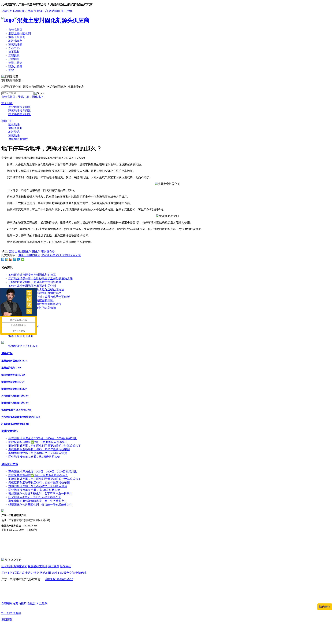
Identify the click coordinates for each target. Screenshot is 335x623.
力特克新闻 (15, 128)
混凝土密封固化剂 (19, 33)
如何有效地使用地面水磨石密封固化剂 (32, 285)
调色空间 (69, 572)
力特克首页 (15, 29)
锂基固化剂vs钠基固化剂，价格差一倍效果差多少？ (40, 504)
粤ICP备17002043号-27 (59, 579)
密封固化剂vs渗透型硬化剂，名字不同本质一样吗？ (40, 493)
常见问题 (7, 103)
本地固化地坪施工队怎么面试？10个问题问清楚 (37, 453)
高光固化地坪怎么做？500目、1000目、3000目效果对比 (42, 438)
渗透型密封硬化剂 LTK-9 (14, 388)
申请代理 (81, 572)
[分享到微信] (22, 259)
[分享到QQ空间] (6, 259)
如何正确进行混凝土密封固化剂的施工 (32, 274)
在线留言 (30, 10)
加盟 (11, 70)
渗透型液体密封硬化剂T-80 (15, 402)
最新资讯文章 (9, 464)
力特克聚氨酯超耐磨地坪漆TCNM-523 (20, 417)
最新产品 (7, 353)
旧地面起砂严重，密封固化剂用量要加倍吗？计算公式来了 (44, 445)
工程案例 (14, 55)
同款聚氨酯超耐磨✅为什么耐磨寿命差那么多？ (38, 442)
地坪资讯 (14, 131)
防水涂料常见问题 (19, 114)
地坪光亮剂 (15, 40)
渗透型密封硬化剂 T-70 (13, 381)
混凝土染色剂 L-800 (20, 336)
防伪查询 (18, 10)
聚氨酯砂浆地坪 (18, 139)
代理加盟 (14, 59)
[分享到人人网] (18, 259)
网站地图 (54, 10)
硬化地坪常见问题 (19, 106)
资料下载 (57, 572)
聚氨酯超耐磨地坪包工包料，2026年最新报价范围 (39, 449)
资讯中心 (23, 96)
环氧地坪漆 (15, 44)
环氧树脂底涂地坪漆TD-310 (15, 424)
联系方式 (18, 572)
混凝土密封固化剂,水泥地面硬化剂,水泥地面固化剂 (49, 255)
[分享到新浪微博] (10, 259)
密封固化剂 (48, 251)
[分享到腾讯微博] (14, 259)
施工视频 (66, 10)
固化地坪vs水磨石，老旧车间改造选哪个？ (34, 497)
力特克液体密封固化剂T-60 (15, 395)
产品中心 (14, 48)
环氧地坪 (14, 135)
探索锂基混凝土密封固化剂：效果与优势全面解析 (39, 296)
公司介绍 (7, 10)
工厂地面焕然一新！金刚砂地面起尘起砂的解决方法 (40, 278)
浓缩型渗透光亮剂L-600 (23, 346)
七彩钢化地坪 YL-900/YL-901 (16, 409)
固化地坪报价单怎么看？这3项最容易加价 (34, 456)
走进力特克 (15, 62)
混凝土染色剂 (16, 37)
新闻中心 (42, 10)
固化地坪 (37, 96)
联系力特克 (15, 66)
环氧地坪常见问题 (19, 110)
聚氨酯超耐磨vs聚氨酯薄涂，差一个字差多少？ (37, 500)
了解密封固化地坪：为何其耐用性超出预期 (34, 282)
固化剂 (36, 251)
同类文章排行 (9, 431)
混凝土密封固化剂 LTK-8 (14, 360)
